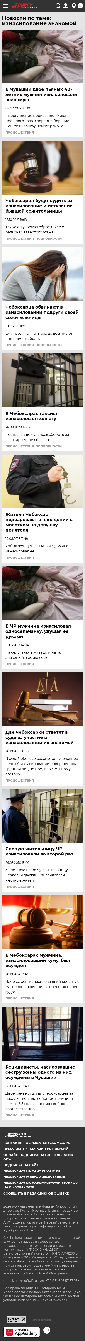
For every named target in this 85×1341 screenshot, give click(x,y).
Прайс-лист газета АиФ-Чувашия (34, 1177)
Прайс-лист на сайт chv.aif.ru (31, 1171)
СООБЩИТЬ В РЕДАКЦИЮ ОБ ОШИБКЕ (36, 1194)
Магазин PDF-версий (49, 1149)
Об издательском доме (48, 1143)
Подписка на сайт (20, 1165)
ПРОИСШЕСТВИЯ (19, 132)
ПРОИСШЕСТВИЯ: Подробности (33, 238)
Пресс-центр (15, 1149)
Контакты (12, 1143)
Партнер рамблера (41, 1319)
